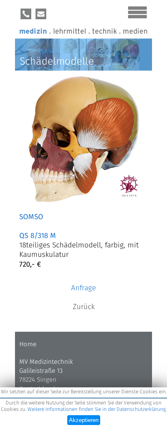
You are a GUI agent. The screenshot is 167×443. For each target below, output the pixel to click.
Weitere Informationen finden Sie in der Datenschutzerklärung (96, 409)
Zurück (84, 307)
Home (27, 344)
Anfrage (83, 288)
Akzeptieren (83, 420)
